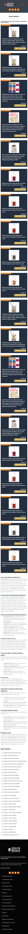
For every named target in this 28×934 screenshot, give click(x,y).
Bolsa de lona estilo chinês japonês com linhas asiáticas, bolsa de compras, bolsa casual (14, 184)
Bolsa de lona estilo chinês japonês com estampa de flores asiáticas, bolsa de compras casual (14, 210)
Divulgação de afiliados (5, 868)
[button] (22, 4)
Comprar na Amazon (20, 48)
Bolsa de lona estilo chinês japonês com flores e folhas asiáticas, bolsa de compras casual (14, 262)
